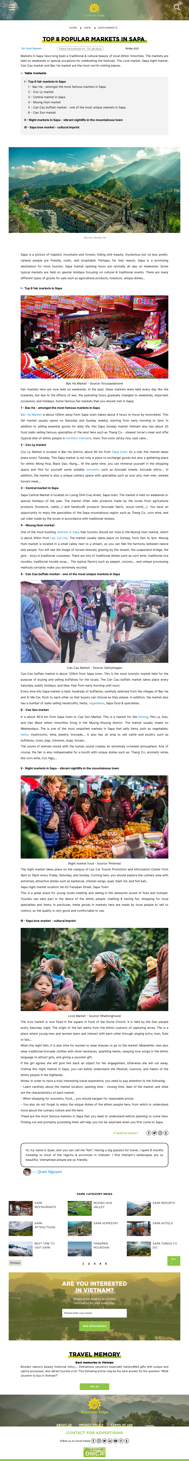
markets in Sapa (68, 532)
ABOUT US (64, 1425)
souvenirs (92, 469)
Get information (94, 1326)
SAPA (87, 27)
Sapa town (119, 452)
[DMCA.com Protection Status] (94, 1451)
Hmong (143, 717)
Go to (94, 1386)
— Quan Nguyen (46, 1171)
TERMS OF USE (122, 1425)
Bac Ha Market (31, 414)
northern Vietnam (78, 438)
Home (73, 27)
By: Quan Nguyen (32, 48)
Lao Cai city (59, 538)
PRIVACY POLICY (91, 1425)
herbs (24, 734)
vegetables (96, 703)
